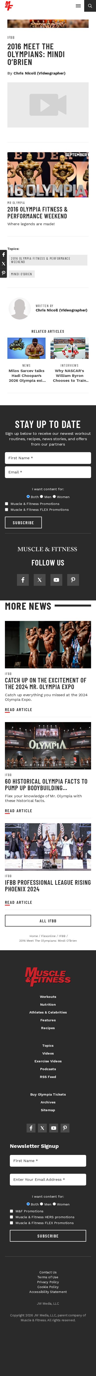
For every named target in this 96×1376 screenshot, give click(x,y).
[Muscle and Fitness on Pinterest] (73, 580)
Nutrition (48, 1004)
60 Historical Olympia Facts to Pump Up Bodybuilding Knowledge (46, 787)
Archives (48, 1102)
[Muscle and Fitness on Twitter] (40, 580)
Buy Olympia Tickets (48, 1094)
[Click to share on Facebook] (3, 254)
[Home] (9, 9)
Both (35, 497)
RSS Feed (48, 1077)
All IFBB (48, 920)
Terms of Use (47, 1277)
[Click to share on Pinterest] (3, 273)
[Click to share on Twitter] (3, 263)
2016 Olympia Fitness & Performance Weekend (37, 212)
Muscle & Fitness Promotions (35, 504)
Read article (18, 709)
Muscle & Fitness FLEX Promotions (40, 510)
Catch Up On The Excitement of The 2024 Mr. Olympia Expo (46, 683)
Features (48, 1020)
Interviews (70, 365)
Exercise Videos (48, 1061)
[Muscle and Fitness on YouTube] (56, 580)
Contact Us (48, 1272)
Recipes (48, 1028)
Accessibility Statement (48, 1292)
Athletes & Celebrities (48, 1012)
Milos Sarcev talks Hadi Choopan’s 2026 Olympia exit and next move (27, 378)
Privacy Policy (48, 1282)
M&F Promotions (29, 1211)
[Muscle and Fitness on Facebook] (23, 580)
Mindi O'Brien (21, 274)
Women (63, 497)
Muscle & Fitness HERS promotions (45, 1217)
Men (47, 497)
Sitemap (48, 1110)
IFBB (11, 37)
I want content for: (48, 489)
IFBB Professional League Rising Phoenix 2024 (48, 885)
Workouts (48, 997)
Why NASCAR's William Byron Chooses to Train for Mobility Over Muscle (69, 380)
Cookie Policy (48, 1287)
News (26, 365)
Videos (48, 1053)
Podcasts (48, 1069)
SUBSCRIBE (23, 522)
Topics (47, 1045)
